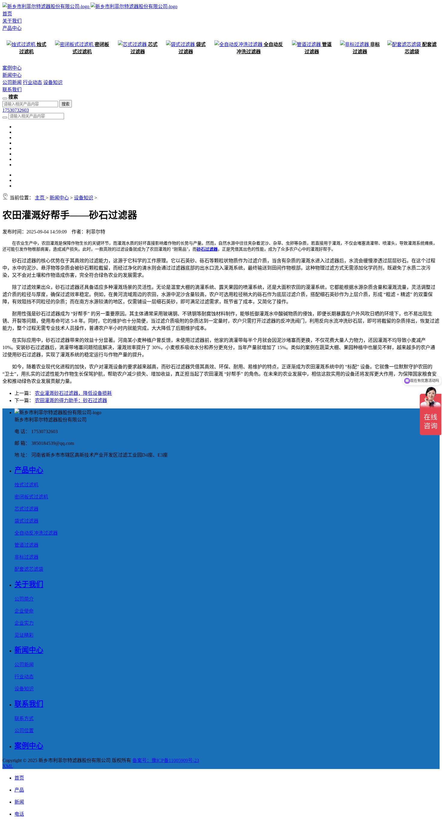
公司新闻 (12, 82)
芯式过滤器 (26, 508)
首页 (7, 13)
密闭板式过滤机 (31, 496)
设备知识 (53, 82)
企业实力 (24, 623)
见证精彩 (24, 635)
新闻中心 (12, 75)
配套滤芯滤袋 (28, 569)
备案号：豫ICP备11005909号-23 (165, 760)
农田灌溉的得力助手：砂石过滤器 (71, 400)
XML (7, 766)
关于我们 (12, 20)
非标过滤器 (26, 557)
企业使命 (24, 611)
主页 (40, 197)
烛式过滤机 (26, 484)
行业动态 (32, 82)
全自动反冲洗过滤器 (36, 533)
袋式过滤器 (26, 521)
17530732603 (15, 110)
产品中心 (12, 28)
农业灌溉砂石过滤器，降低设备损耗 (73, 393)
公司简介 (24, 599)
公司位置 (24, 730)
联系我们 (12, 89)
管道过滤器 (26, 545)
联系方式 (24, 718)
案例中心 (12, 67)
